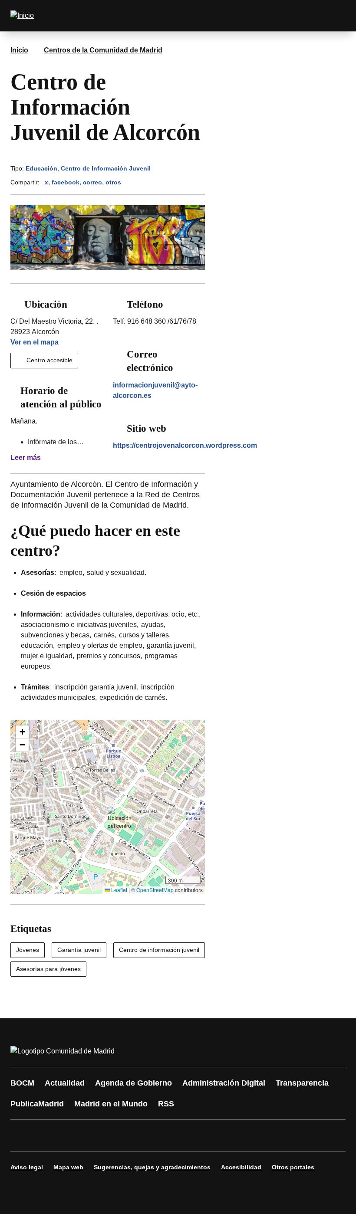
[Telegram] (231, 1135)
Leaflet (118, 889)
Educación (41, 168)
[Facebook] (22, 1135)
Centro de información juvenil (159, 949)
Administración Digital (223, 1083)
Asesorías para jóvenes (48, 968)
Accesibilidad (241, 1167)
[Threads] (257, 1135)
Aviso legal (26, 1167)
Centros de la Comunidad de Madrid (103, 50)
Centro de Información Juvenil (106, 168)
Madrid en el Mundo (111, 1103)
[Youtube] (101, 1135)
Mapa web (68, 1167)
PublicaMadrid (37, 1103)
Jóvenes (27, 949)
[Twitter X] (75, 1135)
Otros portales (293, 1167)
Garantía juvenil (79, 949)
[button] (120, 818)
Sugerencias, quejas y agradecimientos (152, 1167)
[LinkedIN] (127, 1135)
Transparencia (302, 1083)
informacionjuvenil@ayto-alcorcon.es (155, 390)
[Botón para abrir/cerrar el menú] (333, 15)
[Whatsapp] (153, 1135)
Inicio (19, 50)
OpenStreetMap (155, 889)
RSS (166, 1103)
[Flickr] (205, 1135)
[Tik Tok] (179, 1135)
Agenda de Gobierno (133, 1083)
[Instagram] (48, 1135)
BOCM (22, 1083)
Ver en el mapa (34, 342)
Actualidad (65, 1083)
